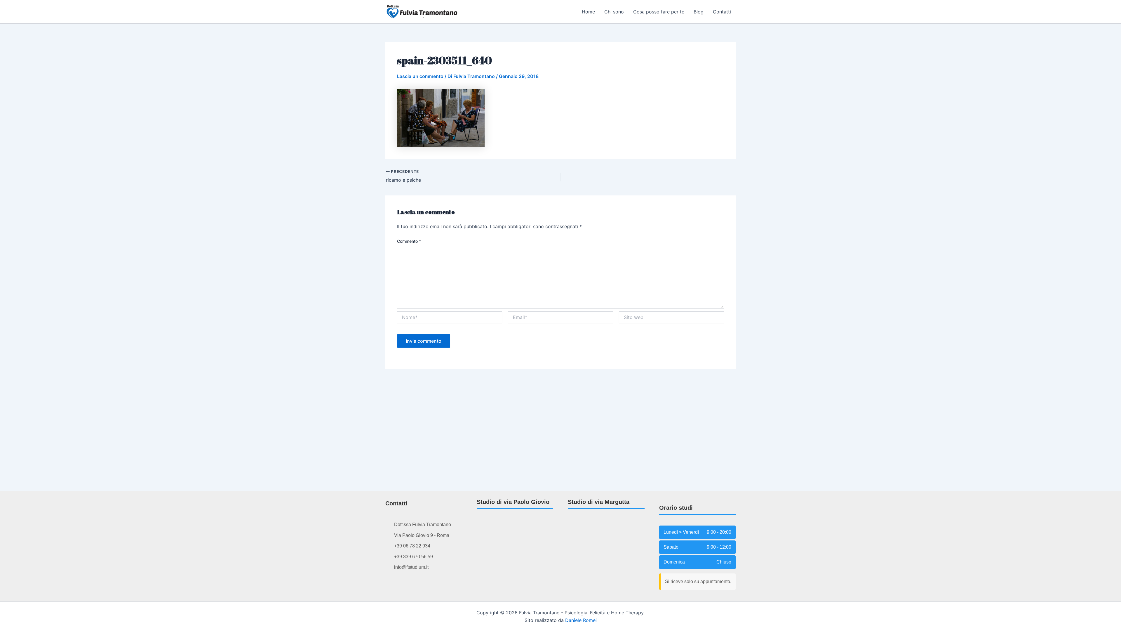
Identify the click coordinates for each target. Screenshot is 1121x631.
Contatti (722, 12)
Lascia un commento (420, 76)
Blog (699, 12)
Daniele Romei (581, 620)
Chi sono (614, 12)
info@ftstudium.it (411, 567)
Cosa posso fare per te (658, 12)
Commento (409, 241)
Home (588, 12)
